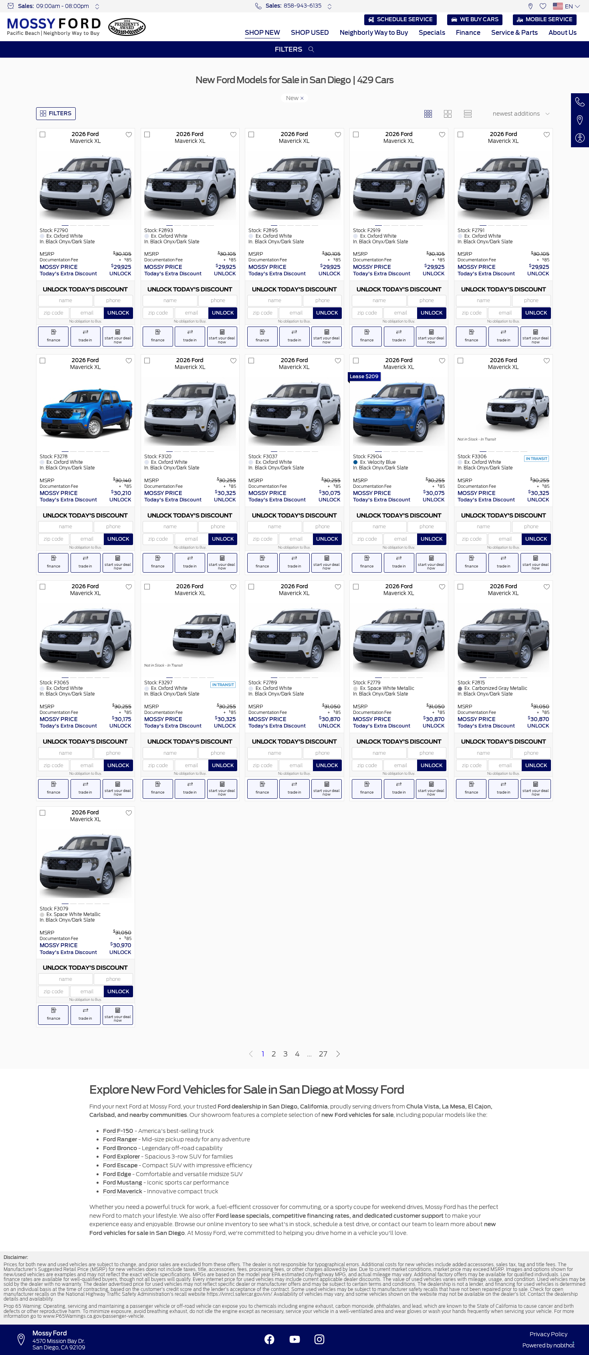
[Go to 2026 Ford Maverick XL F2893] (190, 187)
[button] (530, 6)
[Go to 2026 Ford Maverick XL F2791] (503, 187)
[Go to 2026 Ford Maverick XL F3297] (190, 640)
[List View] (467, 113)
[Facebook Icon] (269, 1339)
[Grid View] (428, 113)
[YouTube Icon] (294, 1339)
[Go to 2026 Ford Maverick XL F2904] (399, 414)
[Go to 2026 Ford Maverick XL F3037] (294, 414)
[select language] (577, 6)
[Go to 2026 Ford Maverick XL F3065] (85, 640)
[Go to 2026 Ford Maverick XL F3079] (85, 866)
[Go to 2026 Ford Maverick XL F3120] (190, 414)
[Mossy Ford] (54, 27)
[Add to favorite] (128, 134)
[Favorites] (543, 6)
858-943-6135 (302, 6)
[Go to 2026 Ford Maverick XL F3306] (503, 414)
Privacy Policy (548, 1334)
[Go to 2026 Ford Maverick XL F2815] (503, 640)
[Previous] (251, 1054)
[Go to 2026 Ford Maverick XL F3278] (85, 414)
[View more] (97, 6)
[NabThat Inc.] (564, 1345)
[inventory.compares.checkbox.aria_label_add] (42, 134)
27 (323, 1054)
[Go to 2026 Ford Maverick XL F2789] (294, 640)
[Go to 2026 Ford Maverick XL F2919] (399, 187)
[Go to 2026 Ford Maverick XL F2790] (85, 187)
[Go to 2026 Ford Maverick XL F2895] (294, 187)
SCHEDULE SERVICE (405, 19)
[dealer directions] (23, 1340)
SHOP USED (310, 32)
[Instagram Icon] (319, 1339)
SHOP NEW (262, 32)
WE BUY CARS (479, 19)
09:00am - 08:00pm (62, 6)
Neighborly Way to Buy (374, 32)
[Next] (338, 1054)
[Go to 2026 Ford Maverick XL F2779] (399, 640)
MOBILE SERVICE (549, 19)
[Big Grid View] (448, 113)
